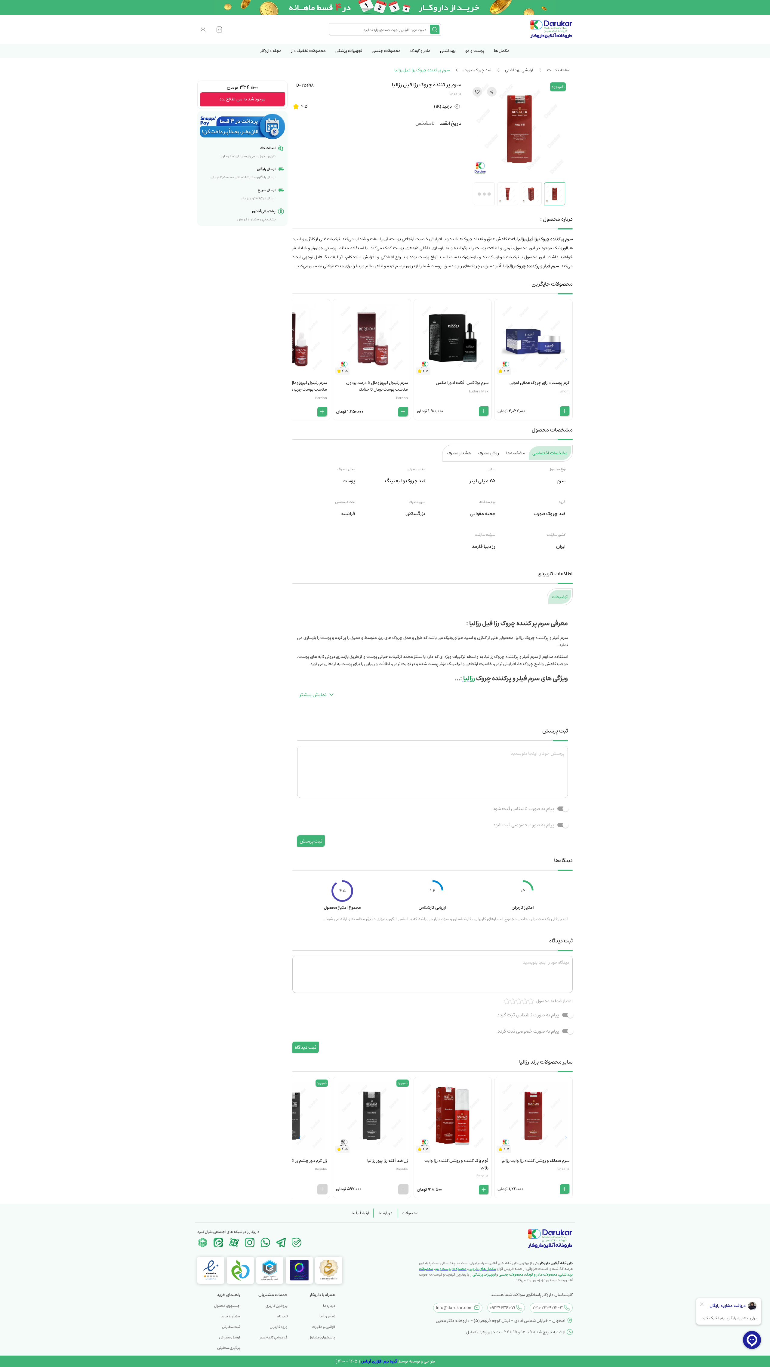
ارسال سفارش (229, 1337)
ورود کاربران (279, 1327)
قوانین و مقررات (323, 1327)
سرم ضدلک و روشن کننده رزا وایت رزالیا (535, 1160)
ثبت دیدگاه (305, 1047)
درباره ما (385, 1213)
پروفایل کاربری (277, 1306)
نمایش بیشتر (313, 694)
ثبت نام (282, 1316)
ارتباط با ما (360, 1213)
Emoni (564, 391)
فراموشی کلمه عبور (274, 1337)
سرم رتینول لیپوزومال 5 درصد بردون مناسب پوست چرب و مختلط (296, 386)
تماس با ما (327, 1316)
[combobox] (380, 29)
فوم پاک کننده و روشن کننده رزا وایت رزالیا (456, 1164)
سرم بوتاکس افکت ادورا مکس (462, 382)
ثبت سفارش (231, 1327)
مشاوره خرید (230, 1316)
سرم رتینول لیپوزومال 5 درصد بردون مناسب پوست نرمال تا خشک (377, 386)
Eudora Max (478, 391)
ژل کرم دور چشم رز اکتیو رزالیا (301, 1160)
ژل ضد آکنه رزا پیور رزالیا (387, 1160)
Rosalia (455, 94)
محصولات (410, 1213)
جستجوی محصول (227, 1306)
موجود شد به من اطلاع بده (243, 99)
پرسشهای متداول (322, 1337)
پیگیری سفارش (228, 1348)
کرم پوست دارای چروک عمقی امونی (539, 382)
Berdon (402, 398)
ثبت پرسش (311, 841)
